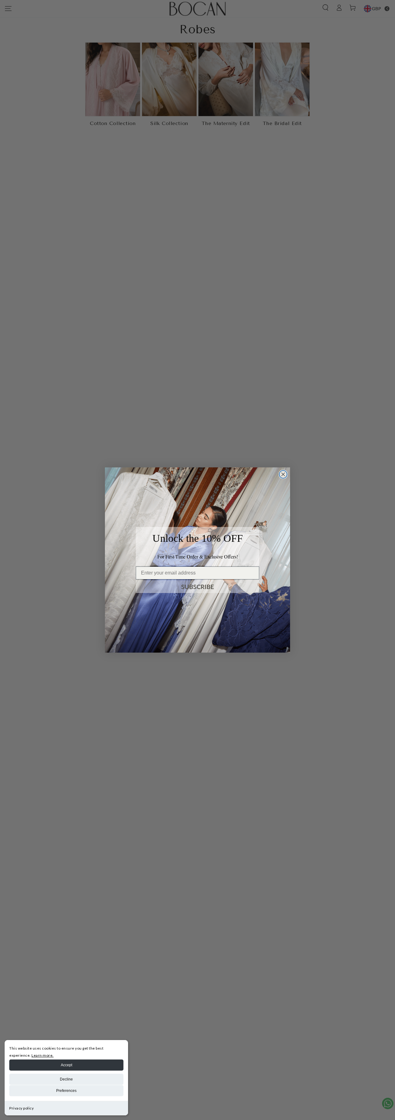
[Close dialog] (283, 474)
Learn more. (42, 1055)
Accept (66, 1065)
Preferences (66, 1091)
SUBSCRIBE (197, 586)
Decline (66, 1079)
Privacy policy (21, 1108)
